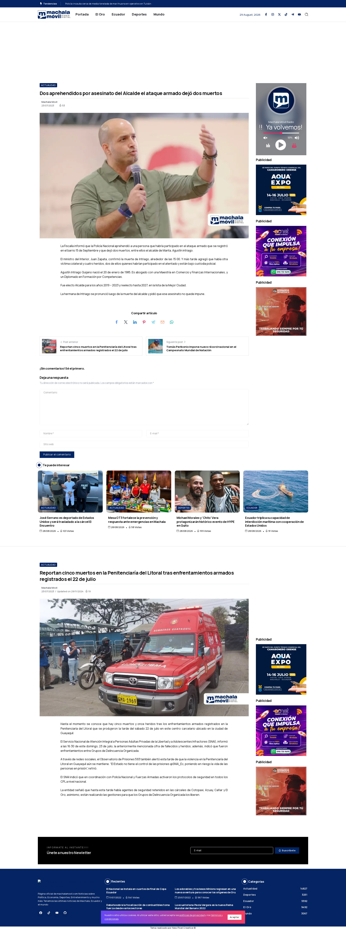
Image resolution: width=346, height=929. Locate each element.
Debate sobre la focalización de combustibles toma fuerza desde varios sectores (138, 906)
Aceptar (234, 917)
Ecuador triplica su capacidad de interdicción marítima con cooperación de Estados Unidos (274, 522)
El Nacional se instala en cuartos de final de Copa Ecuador (136, 890)
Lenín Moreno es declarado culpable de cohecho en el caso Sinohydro (103, 3)
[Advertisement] (173, 49)
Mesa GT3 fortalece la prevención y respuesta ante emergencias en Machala (137, 520)
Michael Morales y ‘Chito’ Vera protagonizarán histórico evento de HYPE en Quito (205, 522)
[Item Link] (70, 492)
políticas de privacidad (192, 915)
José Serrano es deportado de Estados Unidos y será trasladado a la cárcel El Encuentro (67, 522)
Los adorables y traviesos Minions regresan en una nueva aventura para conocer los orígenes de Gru (205, 890)
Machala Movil (49, 101)
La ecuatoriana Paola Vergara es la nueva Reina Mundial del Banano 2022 (204, 906)
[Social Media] (266, 14)
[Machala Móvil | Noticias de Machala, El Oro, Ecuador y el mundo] (54, 14)
